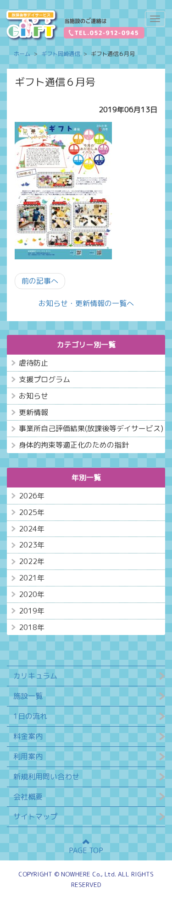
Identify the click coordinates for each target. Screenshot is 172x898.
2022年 (31, 561)
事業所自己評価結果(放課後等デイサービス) (91, 428)
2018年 (31, 627)
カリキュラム (35, 676)
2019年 (31, 611)
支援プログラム (44, 379)
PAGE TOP (86, 850)
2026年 (31, 496)
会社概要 (28, 797)
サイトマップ (35, 816)
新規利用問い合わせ (46, 777)
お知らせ (33, 396)
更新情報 (33, 412)
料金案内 (28, 736)
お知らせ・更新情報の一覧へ (86, 303)
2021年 (31, 578)
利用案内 (28, 756)
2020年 (31, 594)
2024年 (31, 529)
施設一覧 (28, 696)
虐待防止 (33, 363)
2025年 (31, 512)
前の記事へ (40, 281)
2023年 (31, 545)
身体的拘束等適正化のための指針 (74, 445)
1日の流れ (30, 716)
